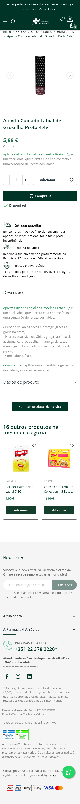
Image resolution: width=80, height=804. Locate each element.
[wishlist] (34, 445)
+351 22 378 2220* (36, 649)
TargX (52, 775)
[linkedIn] (29, 676)
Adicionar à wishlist (72, 180)
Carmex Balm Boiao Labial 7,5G (19, 489)
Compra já (43, 196)
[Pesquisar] (13, 22)
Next (70, 75)
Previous (10, 75)
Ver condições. (47, 8)
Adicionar (47, 180)
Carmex (11, 481)
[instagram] (18, 676)
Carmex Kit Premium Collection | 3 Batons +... (59, 489)
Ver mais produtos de (40, 407)
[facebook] (6, 676)
